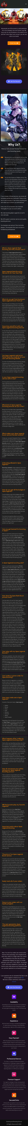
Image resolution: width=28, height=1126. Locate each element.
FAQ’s (22, 977)
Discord (14, 981)
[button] (26, 4)
